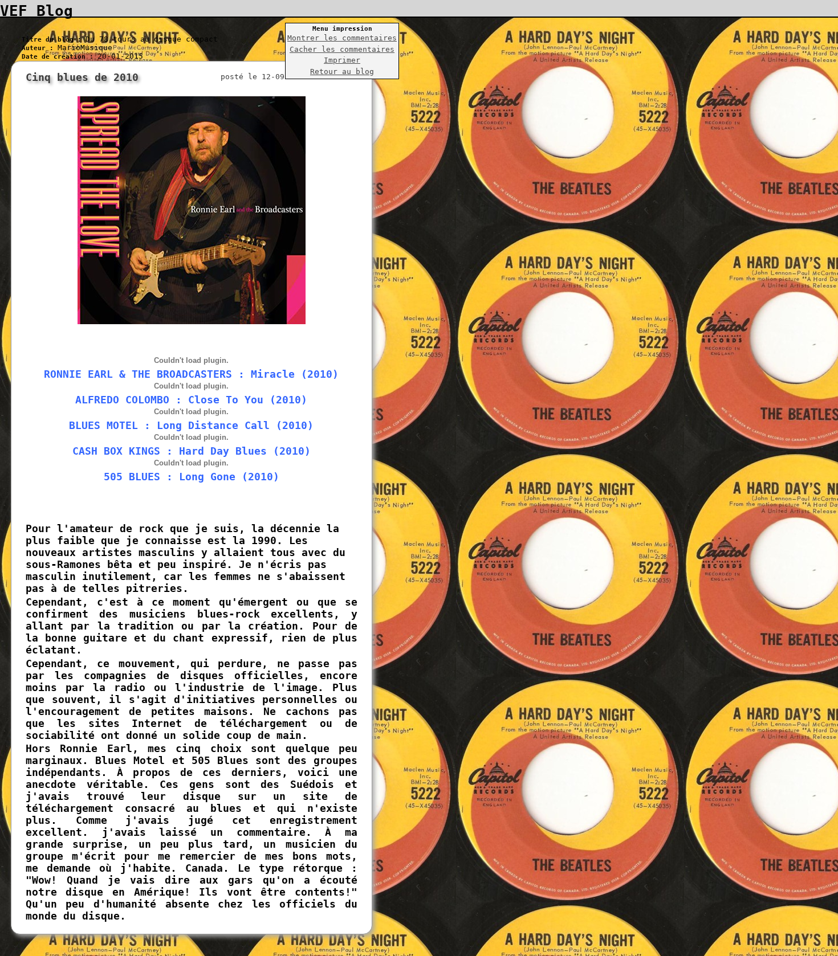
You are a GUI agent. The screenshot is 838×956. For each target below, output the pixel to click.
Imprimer (342, 60)
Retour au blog (342, 71)
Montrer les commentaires (342, 38)
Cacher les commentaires (342, 49)
